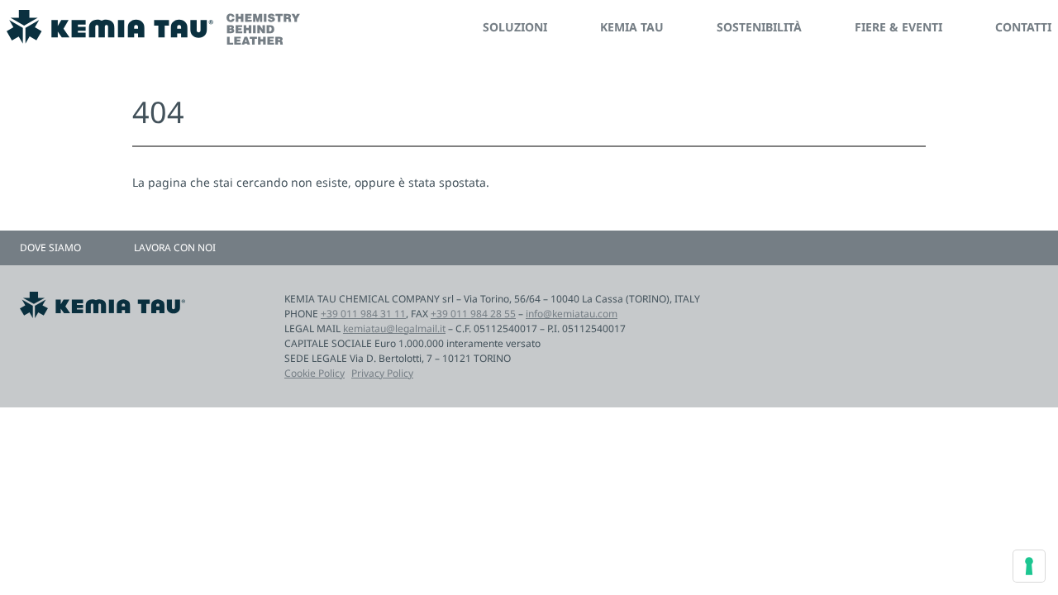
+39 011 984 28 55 (473, 314)
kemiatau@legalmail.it (394, 328)
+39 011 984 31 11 (363, 314)
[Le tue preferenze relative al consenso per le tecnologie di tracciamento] (1029, 566)
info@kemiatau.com (571, 314)
